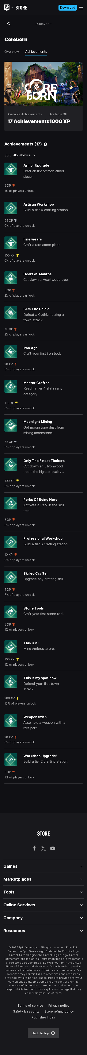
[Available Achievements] (45, 144)
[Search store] (9, 23)
